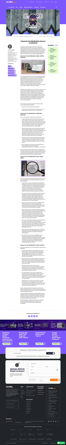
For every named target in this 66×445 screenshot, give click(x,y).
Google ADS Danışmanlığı (30, 390)
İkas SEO (27, 413)
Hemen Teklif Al (54, 379)
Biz (27, 1)
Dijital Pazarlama (28, 7)
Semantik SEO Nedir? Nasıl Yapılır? (40, 334)
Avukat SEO (28, 411)
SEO (9, 66)
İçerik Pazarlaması (29, 392)
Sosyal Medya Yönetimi (30, 395)
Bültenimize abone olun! (10, 407)
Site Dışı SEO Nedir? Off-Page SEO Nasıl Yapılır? (23, 335)
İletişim (56, 1)
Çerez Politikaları (53, 443)
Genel (20, 7)
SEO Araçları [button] (38, 1)
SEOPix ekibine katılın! (9, 403)
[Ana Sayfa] (14, 36)
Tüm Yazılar (11, 7)
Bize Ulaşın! (62, 442)
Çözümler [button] (31, 1)
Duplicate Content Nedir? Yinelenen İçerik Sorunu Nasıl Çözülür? (7, 337)
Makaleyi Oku (6, 343)
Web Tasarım (11, 70)
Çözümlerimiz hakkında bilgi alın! (11, 400)
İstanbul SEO (28, 409)
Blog (52, 1)
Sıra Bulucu (40, 390)
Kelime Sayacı (41, 392)
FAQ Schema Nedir (51, 416)
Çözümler (22, 390)
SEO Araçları (23, 392)
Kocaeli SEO (28, 403)
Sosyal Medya (43, 7)
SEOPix (30, 301)
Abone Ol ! (50, 353)
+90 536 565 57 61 (9, 422)
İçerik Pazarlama (12, 75)
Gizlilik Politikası (45, 443)
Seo (17, 7)
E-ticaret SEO (28, 401)
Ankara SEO (28, 404)
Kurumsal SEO (28, 408)
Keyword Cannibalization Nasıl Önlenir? (53, 70)
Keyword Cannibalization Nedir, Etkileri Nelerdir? (53, 50)
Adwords (36, 7)
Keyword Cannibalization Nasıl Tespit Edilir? (53, 64)
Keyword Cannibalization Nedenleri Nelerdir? (53, 57)
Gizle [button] (56, 45)
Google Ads (11, 68)
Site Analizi (40, 394)
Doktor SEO (28, 406)
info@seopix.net (18, 422)
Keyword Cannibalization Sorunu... (26, 36)
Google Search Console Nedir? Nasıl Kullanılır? (56, 336)
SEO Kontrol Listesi (51, 411)
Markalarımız (46, 1)
